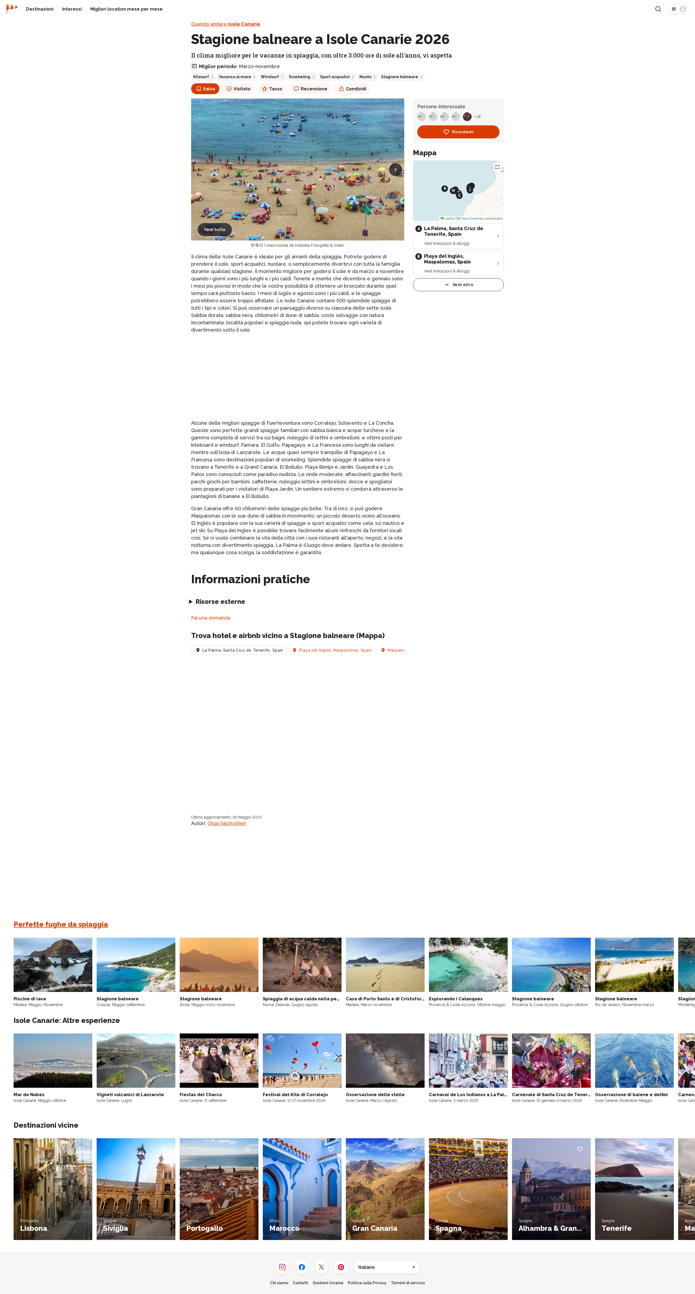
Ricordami (463, 132)
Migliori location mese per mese (126, 9)
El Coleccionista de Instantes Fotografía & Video (302, 245)
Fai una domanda (210, 618)
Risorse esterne (220, 601)
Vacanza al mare (235, 77)
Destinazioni (39, 9)
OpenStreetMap (472, 218)
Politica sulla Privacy (367, 1283)
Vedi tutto (214, 229)
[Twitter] (321, 1267)
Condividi (356, 88)
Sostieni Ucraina (328, 1283)
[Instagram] (282, 1267)
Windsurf (270, 77)
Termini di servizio (408, 1283)
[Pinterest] (341, 1267)
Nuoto (365, 77)
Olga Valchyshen (226, 823)
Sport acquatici (335, 77)
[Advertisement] (297, 376)
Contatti (300, 1283)
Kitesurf (201, 77)
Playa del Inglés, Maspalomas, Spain (335, 650)
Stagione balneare (399, 77)
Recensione (314, 88)
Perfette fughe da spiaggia (61, 924)
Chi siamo (279, 1283)
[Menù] (678, 9)
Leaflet (449, 218)
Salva (209, 88)
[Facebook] (301, 1267)
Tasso (275, 88)
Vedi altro (463, 285)
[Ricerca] (658, 9)
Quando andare (225, 24)
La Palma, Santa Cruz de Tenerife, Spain (243, 650)
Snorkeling (299, 77)
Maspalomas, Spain (407, 650)
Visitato (242, 88)
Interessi (72, 9)
